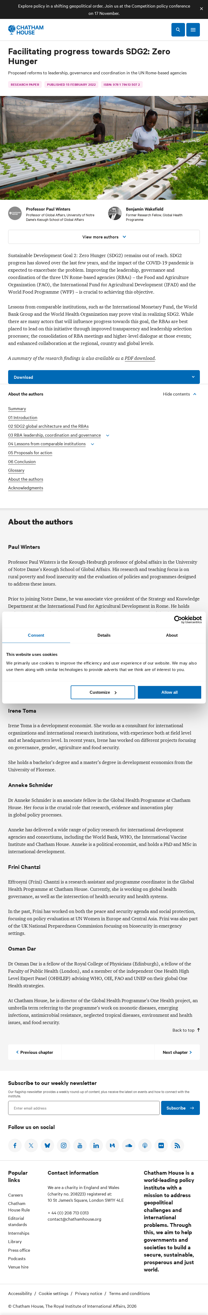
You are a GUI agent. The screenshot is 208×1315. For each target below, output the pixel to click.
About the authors (25, 479)
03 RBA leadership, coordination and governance (54, 435)
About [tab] (172, 635)
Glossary (16, 470)
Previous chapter (36, 1052)
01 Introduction (22, 417)
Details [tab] (104, 635)
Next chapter (175, 1052)
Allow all (169, 692)
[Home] (25, 30)
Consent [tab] (36, 635)
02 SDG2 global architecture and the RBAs (48, 426)
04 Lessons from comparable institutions (47, 443)
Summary (17, 408)
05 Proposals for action (30, 452)
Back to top (183, 1030)
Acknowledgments (25, 487)
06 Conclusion (22, 461)
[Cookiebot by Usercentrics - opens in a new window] (178, 620)
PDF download (140, 358)
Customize (100, 692)
